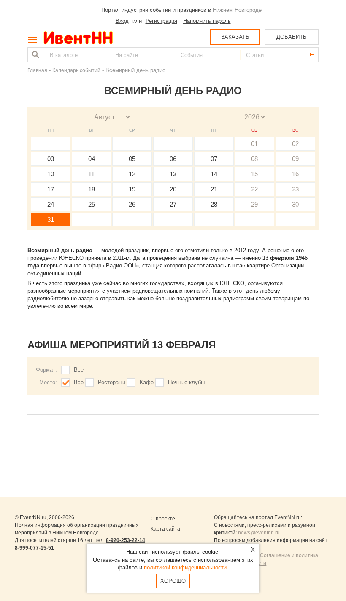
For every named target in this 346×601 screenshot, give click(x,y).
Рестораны (111, 382)
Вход (122, 21)
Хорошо (173, 581)
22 (254, 189)
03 (50, 158)
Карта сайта (165, 529)
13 (173, 174)
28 (214, 204)
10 (50, 174)
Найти (34, 54)
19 (132, 189)
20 (173, 189)
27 (173, 204)
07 (214, 158)
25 (91, 204)
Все (79, 370)
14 (214, 174)
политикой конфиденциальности (185, 567)
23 (295, 189)
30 (295, 204)
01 (254, 143)
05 (132, 158)
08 (254, 158)
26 (132, 204)
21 (214, 189)
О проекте (163, 519)
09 (295, 158)
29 (254, 204)
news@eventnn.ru (259, 533)
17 (50, 189)
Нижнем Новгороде (237, 10)
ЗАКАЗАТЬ (235, 37)
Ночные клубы (186, 382)
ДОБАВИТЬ (291, 37)
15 (254, 174)
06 (173, 158)
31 (50, 219)
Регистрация (161, 21)
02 (295, 143)
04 (91, 158)
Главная (37, 70)
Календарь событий (76, 70)
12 (132, 174)
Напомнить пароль (207, 21)
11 (91, 174)
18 (91, 189)
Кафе (147, 382)
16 (295, 174)
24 (50, 204)
